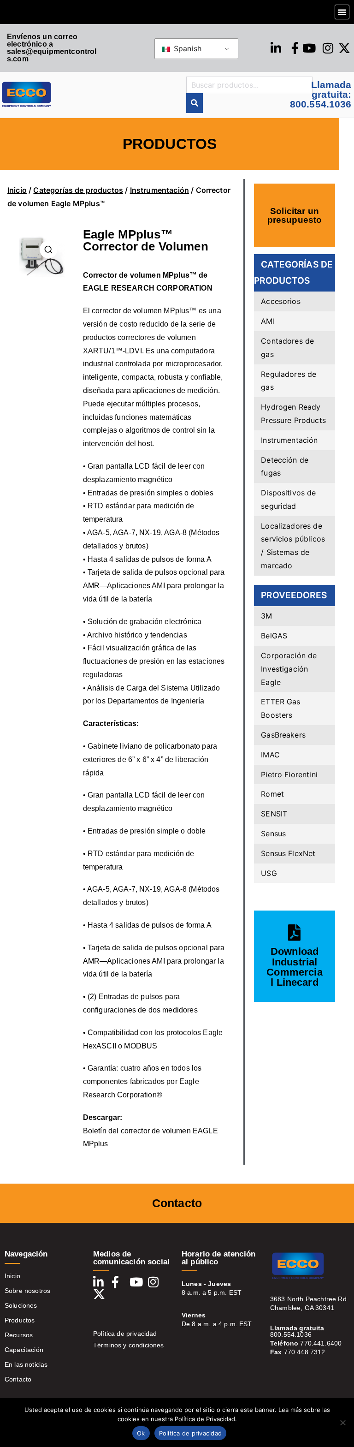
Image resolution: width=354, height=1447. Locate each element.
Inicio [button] (12, 1276)
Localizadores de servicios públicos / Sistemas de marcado (293, 545)
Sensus (273, 833)
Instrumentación (159, 190)
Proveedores (294, 595)
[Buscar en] (194, 103)
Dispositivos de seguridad (288, 499)
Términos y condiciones (128, 1345)
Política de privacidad (125, 1333)
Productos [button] (20, 1320)
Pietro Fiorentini (289, 774)
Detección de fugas (284, 466)
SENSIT (274, 813)
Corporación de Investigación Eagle (289, 669)
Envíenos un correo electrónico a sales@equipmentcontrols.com (52, 48)
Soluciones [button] (21, 1305)
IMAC (270, 754)
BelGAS (274, 635)
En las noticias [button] (26, 1364)
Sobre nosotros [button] (27, 1290)
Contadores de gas (287, 347)
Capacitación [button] (24, 1349)
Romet (272, 793)
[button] (342, 12)
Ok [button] (141, 1433)
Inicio (17, 190)
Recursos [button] (19, 1335)
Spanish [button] (186, 48)
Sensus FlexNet (288, 853)
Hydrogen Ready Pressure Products (293, 413)
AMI (267, 321)
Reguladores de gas (288, 380)
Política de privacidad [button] (190, 1433)
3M (266, 615)
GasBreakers (283, 734)
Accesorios (281, 301)
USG (269, 873)
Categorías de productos (78, 190)
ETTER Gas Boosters (280, 708)
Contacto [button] (18, 1379)
